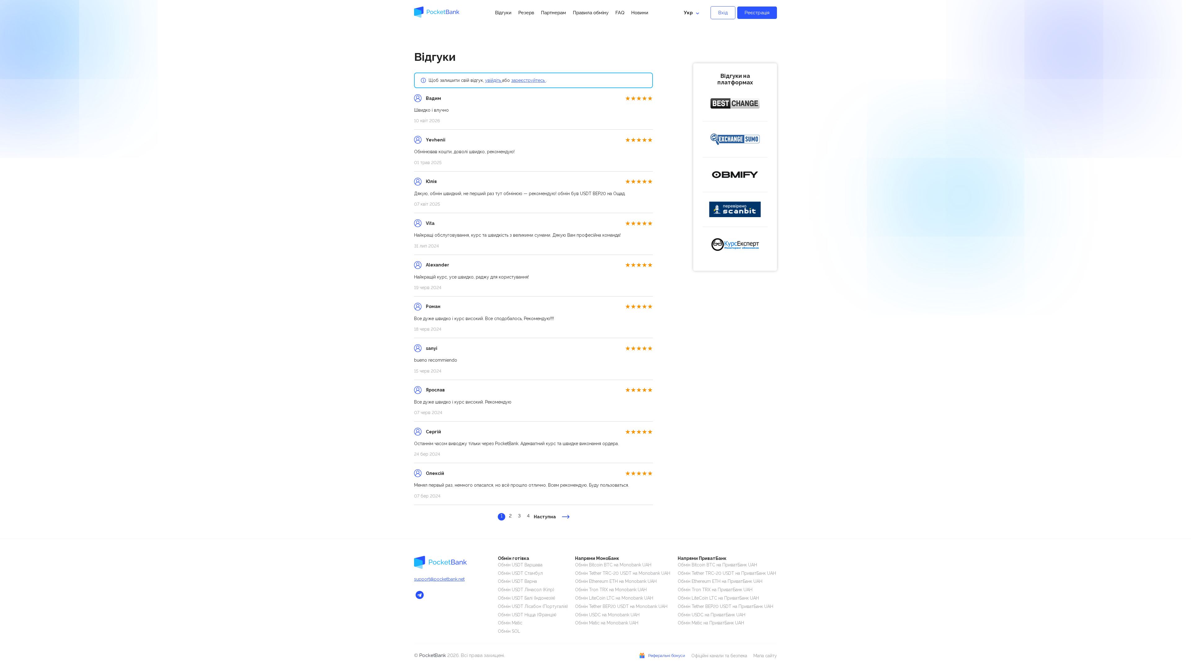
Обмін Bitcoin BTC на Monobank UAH (613, 564)
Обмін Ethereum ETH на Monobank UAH (616, 581)
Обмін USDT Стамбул (520, 573)
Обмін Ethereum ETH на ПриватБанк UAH (720, 581)
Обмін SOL (509, 631)
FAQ (619, 13)
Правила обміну (591, 13)
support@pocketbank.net (439, 579)
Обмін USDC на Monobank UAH (607, 614)
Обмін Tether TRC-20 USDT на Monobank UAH (622, 573)
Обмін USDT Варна (517, 581)
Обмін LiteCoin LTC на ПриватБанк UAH (718, 598)
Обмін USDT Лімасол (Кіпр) (526, 589)
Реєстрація (757, 13)
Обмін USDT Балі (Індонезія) (526, 598)
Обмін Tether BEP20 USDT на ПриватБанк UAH (725, 606)
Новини (639, 13)
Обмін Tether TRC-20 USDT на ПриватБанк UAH (727, 573)
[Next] (565, 517)
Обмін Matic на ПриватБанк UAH (711, 622)
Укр (688, 13)
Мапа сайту (765, 655)
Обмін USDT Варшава (520, 564)
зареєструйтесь (528, 80)
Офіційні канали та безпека (719, 655)
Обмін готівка (513, 558)
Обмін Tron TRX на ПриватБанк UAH (715, 589)
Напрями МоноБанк (597, 558)
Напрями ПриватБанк (702, 558)
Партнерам (553, 13)
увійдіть (493, 80)
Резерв (526, 13)
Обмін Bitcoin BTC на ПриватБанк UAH (717, 564)
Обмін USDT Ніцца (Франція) (527, 614)
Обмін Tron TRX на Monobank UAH (611, 589)
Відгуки (503, 13)
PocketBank (433, 655)
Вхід (723, 13)
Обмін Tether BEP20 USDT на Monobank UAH (621, 606)
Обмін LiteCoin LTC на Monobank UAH (614, 598)
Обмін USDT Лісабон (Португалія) (533, 606)
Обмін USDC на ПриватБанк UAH (711, 614)
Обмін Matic (510, 622)
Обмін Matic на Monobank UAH (606, 622)
